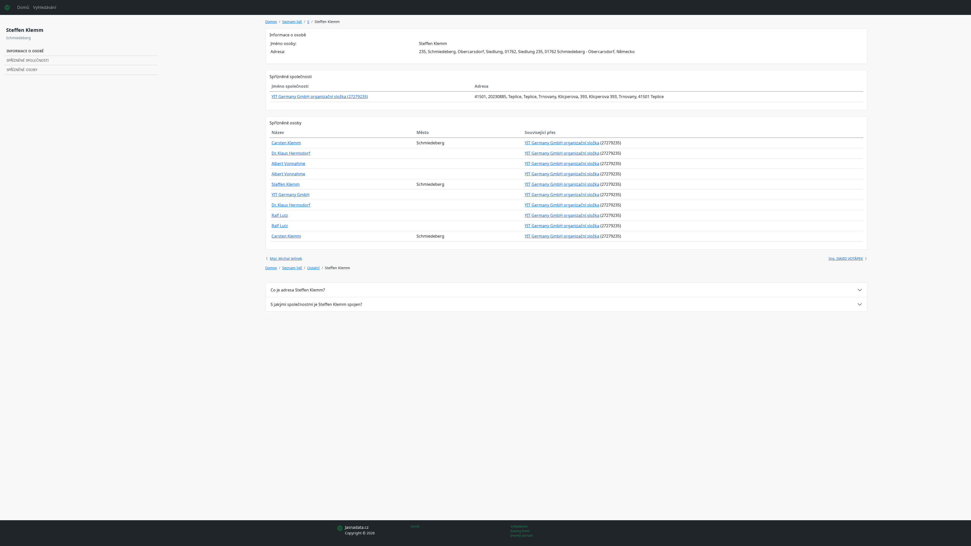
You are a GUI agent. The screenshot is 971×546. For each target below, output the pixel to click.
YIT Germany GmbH (291, 194)
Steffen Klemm (286, 184)
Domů (23, 7)
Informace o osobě (25, 51)
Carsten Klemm (286, 143)
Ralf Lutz (280, 215)
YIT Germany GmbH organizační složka (562, 143)
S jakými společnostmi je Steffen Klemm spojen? (316, 304)
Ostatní (313, 267)
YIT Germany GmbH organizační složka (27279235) (320, 96)
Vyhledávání (44, 7)
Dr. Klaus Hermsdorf (291, 153)
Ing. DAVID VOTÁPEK (846, 258)
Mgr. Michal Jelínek (286, 258)
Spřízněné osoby (22, 69)
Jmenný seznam (522, 535)
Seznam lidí (292, 21)
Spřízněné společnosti (28, 60)
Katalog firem (520, 531)
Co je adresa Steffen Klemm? (298, 290)
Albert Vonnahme (288, 163)
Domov (271, 21)
